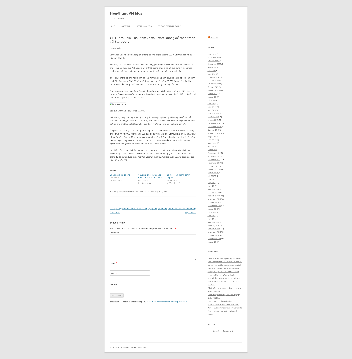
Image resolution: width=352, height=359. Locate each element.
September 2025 (214, 64)
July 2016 (211, 212)
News (141, 191)
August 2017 (213, 172)
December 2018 (214, 123)
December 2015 (214, 228)
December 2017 (214, 159)
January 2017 (213, 192)
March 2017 (212, 189)
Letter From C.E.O (144, 26)
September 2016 (214, 205)
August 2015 (213, 242)
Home (112, 26)
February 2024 (213, 77)
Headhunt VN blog (126, 13)
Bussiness (134, 191)
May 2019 (211, 107)
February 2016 (213, 225)
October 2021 (213, 87)
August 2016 (213, 209)
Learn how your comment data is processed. (166, 301)
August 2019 (213, 97)
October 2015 (213, 235)
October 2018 (213, 130)
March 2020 (212, 93)
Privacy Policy (115, 347)
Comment (115, 232)
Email (113, 273)
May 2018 (211, 143)
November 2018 (214, 126)
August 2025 (213, 67)
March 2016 (212, 222)
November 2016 (214, 199)
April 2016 (212, 219)
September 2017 (214, 169)
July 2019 (211, 100)
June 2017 (211, 179)
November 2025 (214, 57)
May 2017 (211, 182)
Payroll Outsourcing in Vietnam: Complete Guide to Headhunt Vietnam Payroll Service (225, 311)
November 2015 (214, 232)
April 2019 (212, 110)
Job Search (125, 26)
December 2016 (214, 196)
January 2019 (213, 120)
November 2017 (214, 163)
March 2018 (212, 149)
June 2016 (211, 215)
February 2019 (213, 116)
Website (113, 284)
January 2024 (213, 80)
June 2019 (211, 103)
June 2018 (211, 140)
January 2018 (213, 156)
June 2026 (211, 54)
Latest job (214, 38)
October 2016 (213, 202)
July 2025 (211, 70)
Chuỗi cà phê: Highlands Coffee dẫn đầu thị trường (150, 176)
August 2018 (213, 136)
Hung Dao (163, 191)
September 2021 (214, 90)
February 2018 (213, 153)
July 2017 (211, 176)
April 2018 (212, 146)
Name (113, 263)
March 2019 (212, 113)
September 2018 (214, 133)
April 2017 (212, 186)
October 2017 (213, 166)
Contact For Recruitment (169, 26)
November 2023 (214, 84)
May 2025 (211, 74)
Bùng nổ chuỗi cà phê (120, 175)
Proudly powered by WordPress (135, 347)
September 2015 (214, 238)
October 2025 (213, 60)
